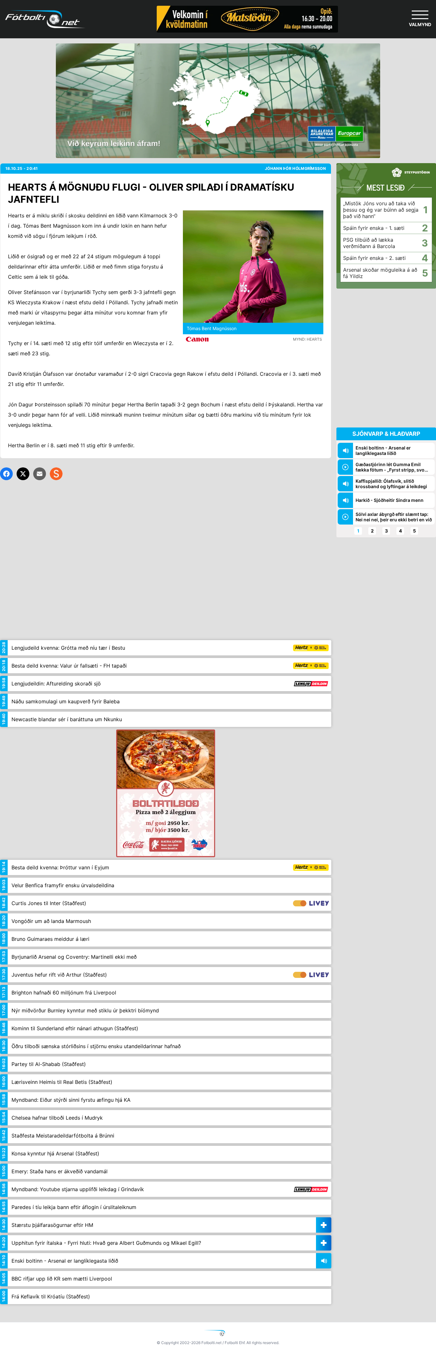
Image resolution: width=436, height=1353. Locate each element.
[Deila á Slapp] (56, 473)
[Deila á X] (23, 473)
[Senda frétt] (39, 473)
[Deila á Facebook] (6, 473)
